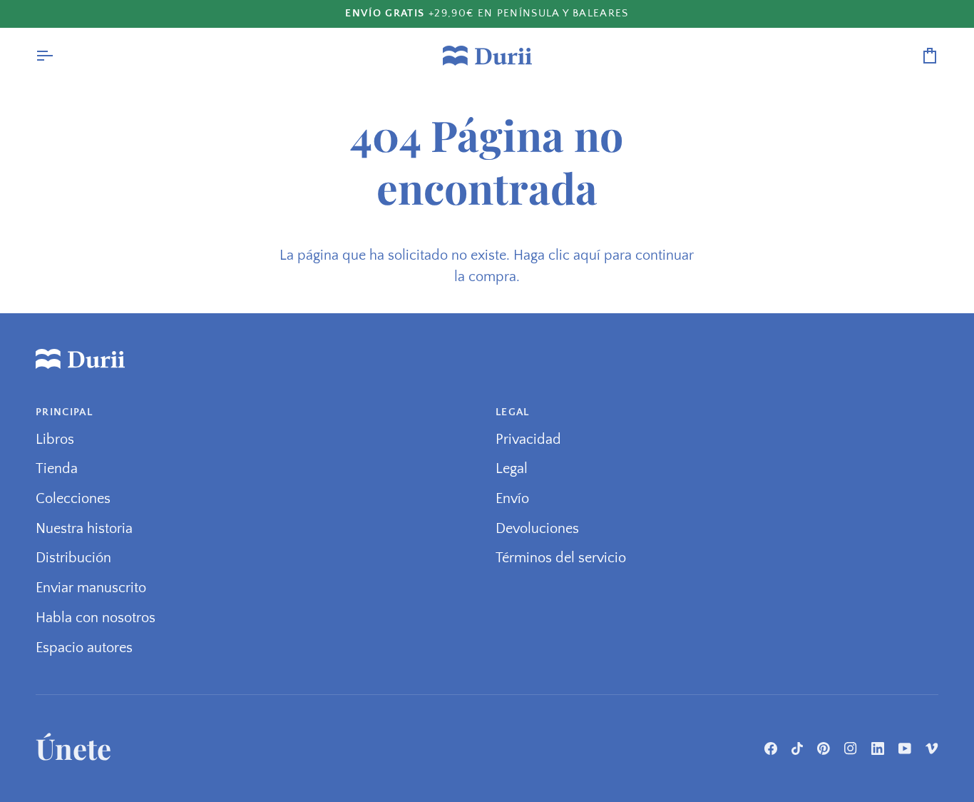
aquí (586, 255)
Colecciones (73, 499)
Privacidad (528, 439)
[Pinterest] (823, 748)
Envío (512, 499)
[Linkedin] (877, 748)
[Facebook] (770, 748)
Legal (512, 469)
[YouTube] (904, 748)
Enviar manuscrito (91, 588)
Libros (55, 439)
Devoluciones (537, 529)
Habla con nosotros (95, 618)
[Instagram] (850, 748)
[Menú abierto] (57, 55)
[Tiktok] (797, 748)
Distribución (73, 558)
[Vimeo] (932, 748)
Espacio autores (84, 648)
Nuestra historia (84, 529)
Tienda (57, 469)
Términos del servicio (561, 558)
